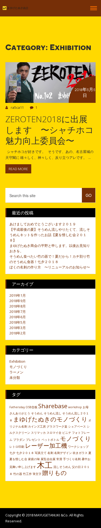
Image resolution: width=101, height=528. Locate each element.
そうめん (37, 413)
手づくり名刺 (72, 459)
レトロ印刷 (16, 447)
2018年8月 (17, 306)
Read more (18, 168)
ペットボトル (50, 440)
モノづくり (18, 366)
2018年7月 (17, 311)
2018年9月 (17, 300)
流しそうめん (62, 467)
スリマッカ (38, 433)
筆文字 (37, 474)
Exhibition (17, 361)
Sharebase (52, 406)
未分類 (14, 377)
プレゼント (33, 440)
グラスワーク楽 (57, 426)
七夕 (12, 453)
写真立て (41, 453)
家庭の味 (34, 459)
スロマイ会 (54, 433)
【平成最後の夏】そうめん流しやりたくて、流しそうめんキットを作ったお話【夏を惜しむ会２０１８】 (49, 235)
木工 (45, 465)
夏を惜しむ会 (18, 459)
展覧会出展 (48, 459)
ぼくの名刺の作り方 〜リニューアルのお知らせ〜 (49, 267)
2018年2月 (17, 333)
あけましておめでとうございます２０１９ (42, 224)
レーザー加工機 (46, 445)
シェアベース (77, 426)
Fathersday (17, 407)
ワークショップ (78, 447)
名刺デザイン (63, 453)
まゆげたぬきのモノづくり (50, 419)
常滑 (59, 459)
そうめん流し (52, 413)
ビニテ (66, 433)
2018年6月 (17, 316)
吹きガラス (80, 453)
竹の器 (17, 474)
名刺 (50, 453)
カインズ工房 (37, 426)
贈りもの (54, 473)
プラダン (19, 440)
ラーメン (16, 372)
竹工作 (27, 474)
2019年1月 (17, 295)
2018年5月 (17, 322)
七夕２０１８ (25, 453)
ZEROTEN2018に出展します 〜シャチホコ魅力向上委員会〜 (49, 129)
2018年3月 (17, 327)
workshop (75, 407)
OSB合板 (31, 407)
